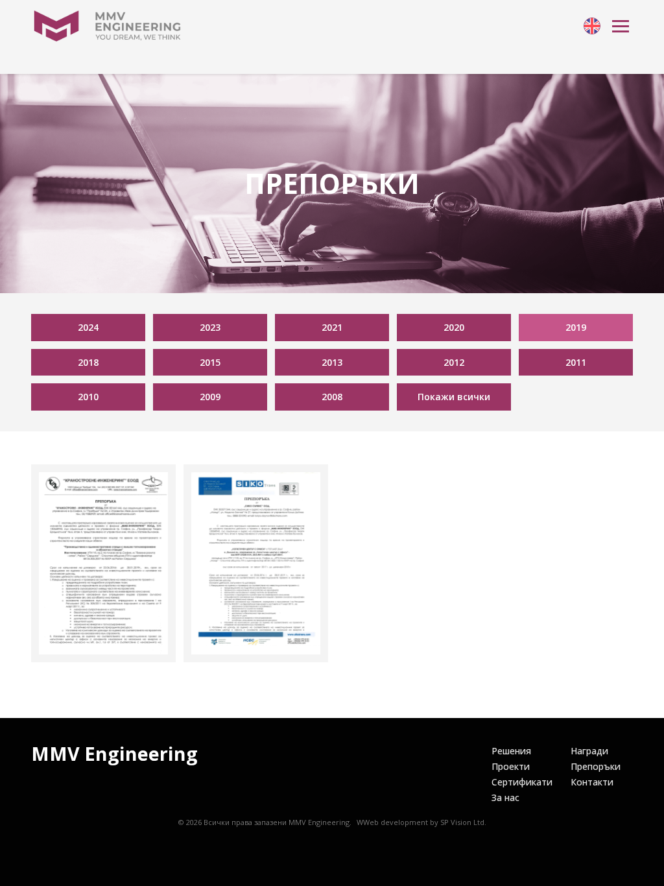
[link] (592, 26)
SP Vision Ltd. (463, 822)
